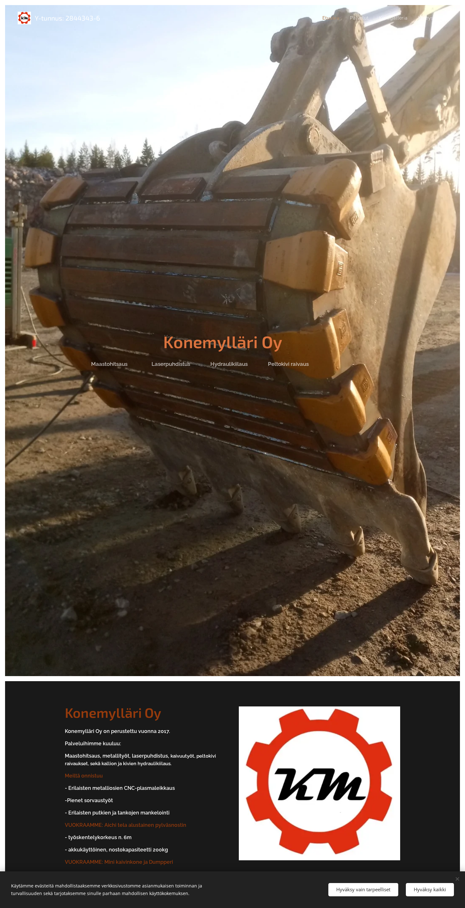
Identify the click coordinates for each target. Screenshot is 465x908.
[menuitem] (333, 18)
